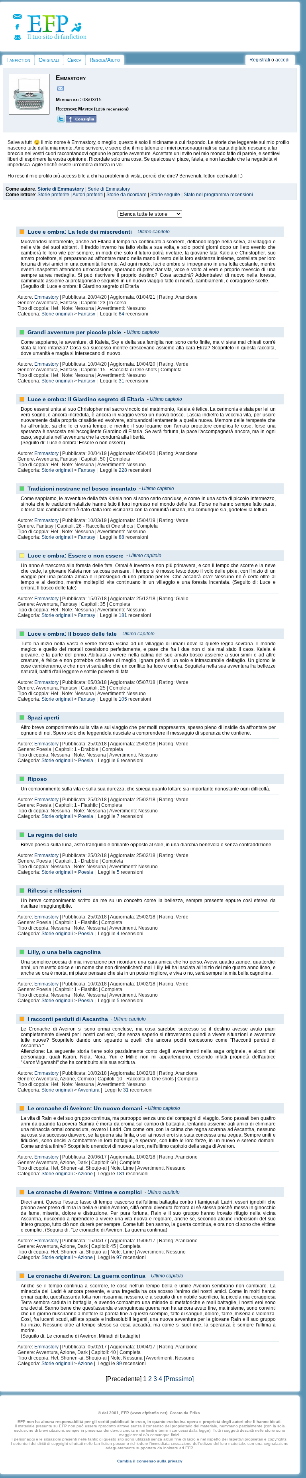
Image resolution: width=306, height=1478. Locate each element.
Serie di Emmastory (109, 189)
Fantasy (86, 314)
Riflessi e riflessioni (54, 890)
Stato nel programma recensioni (218, 194)
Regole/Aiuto (105, 60)
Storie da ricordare (126, 194)
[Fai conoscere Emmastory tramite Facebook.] (81, 121)
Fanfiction (18, 60)
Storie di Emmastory (60, 189)
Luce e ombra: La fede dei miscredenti (79, 232)
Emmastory (46, 297)
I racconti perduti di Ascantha (67, 1019)
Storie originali (57, 314)
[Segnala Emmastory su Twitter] (61, 121)
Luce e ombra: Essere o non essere (75, 555)
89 (119, 1363)
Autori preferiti (88, 194)
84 (121, 314)
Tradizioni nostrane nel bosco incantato (81, 488)
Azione (85, 1173)
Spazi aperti (43, 717)
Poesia (85, 760)
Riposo (37, 779)
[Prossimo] (179, 1379)
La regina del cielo (52, 835)
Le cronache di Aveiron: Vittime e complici (84, 1192)
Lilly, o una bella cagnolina (64, 952)
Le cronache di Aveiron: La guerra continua (86, 1276)
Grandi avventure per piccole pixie (74, 332)
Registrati (259, 60)
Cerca (74, 60)
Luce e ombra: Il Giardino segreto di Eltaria (85, 399)
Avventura (89, 1090)
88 (121, 537)
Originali (49, 60)
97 (119, 1257)
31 (121, 381)
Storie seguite (165, 194)
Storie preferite (53, 194)
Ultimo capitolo (153, 232)
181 (123, 615)
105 (123, 699)
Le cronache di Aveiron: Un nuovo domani (84, 1108)
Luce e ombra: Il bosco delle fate (72, 634)
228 (123, 470)
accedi (282, 60)
